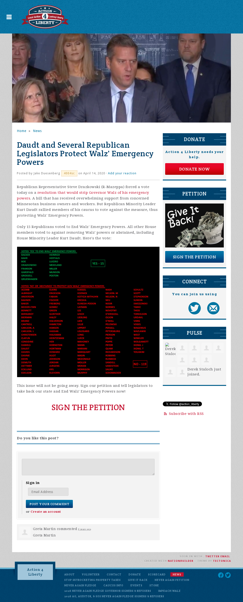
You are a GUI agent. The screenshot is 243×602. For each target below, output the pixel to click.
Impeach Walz (169, 591)
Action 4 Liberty (35, 572)
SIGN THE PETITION (88, 407)
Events (136, 585)
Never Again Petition (172, 580)
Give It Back (138, 580)
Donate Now (194, 169)
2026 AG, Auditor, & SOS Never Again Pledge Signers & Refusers (114, 596)
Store (154, 585)
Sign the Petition (194, 257)
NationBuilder (180, 561)
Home (21, 131)
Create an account (46, 511)
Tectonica (222, 561)
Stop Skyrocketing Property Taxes (92, 580)
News (37, 131)
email (225, 556)
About (69, 574)
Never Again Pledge (80, 585)
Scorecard (157, 574)
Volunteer (91, 574)
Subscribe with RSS (186, 414)
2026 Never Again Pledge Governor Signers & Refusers (107, 591)
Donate (135, 574)
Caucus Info (113, 585)
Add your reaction (122, 173)
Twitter (212, 556)
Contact (114, 574)
